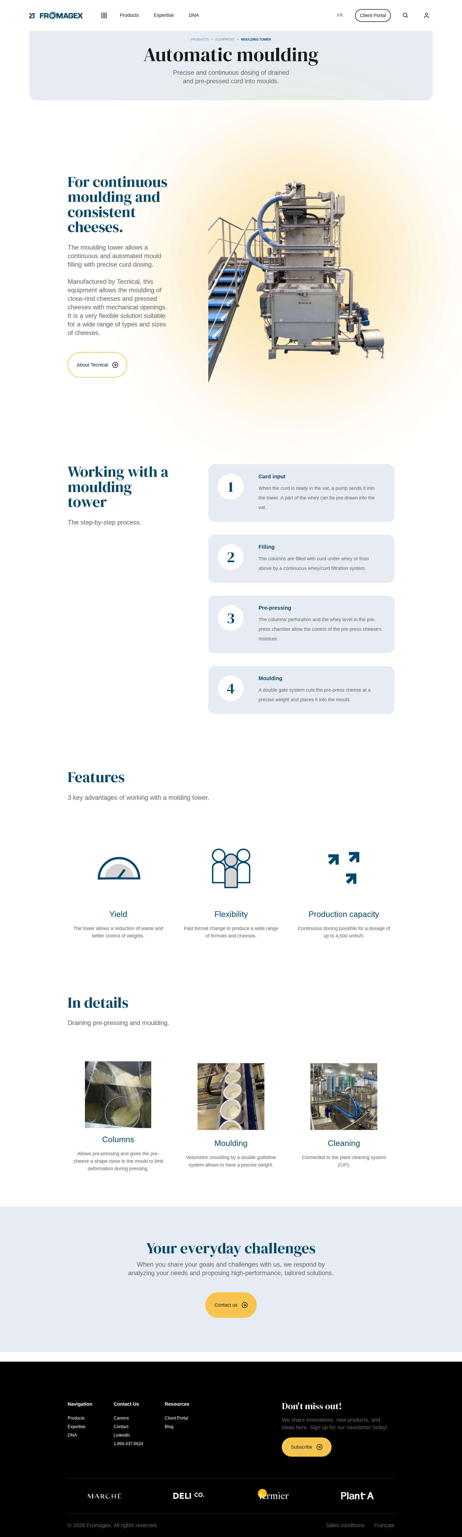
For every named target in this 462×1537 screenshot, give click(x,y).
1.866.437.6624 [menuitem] (128, 1444)
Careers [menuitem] (121, 1418)
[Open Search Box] (405, 15)
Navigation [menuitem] (80, 1404)
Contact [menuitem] (121, 1427)
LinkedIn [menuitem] (122, 1435)
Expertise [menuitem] (164, 15)
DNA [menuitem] (194, 15)
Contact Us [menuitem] (126, 1404)
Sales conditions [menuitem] (345, 1525)
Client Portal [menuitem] (176, 1418)
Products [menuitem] (129, 15)
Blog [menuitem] (169, 1427)
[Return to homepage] (56, 15)
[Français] (340, 15)
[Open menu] (104, 15)
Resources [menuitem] (177, 1404)
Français (340, 15)
